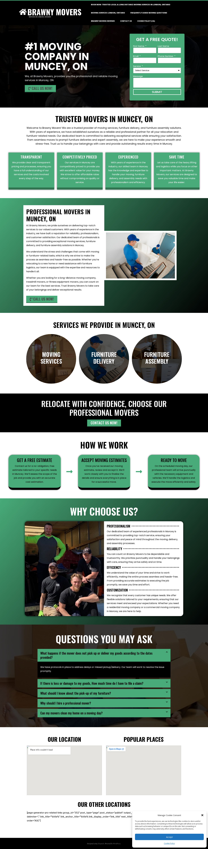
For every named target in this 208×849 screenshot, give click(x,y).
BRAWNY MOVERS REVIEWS (103, 21)
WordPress (117, 843)
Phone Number (166, 56)
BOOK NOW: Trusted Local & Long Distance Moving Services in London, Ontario (130, 4)
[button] (202, 815)
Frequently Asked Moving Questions (148, 13)
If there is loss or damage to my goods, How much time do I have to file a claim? (91, 683)
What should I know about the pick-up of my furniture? (75, 693)
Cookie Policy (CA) (146, 21)
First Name (139, 46)
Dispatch (101, 843)
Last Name (163, 46)
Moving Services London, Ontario (108, 13)
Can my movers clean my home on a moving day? (71, 713)
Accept (169, 837)
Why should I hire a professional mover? (65, 703)
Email (136, 56)
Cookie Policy (169, 843)
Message (138, 76)
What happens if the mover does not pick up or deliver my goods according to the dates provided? (96, 655)
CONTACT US (126, 21)
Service (137, 66)
